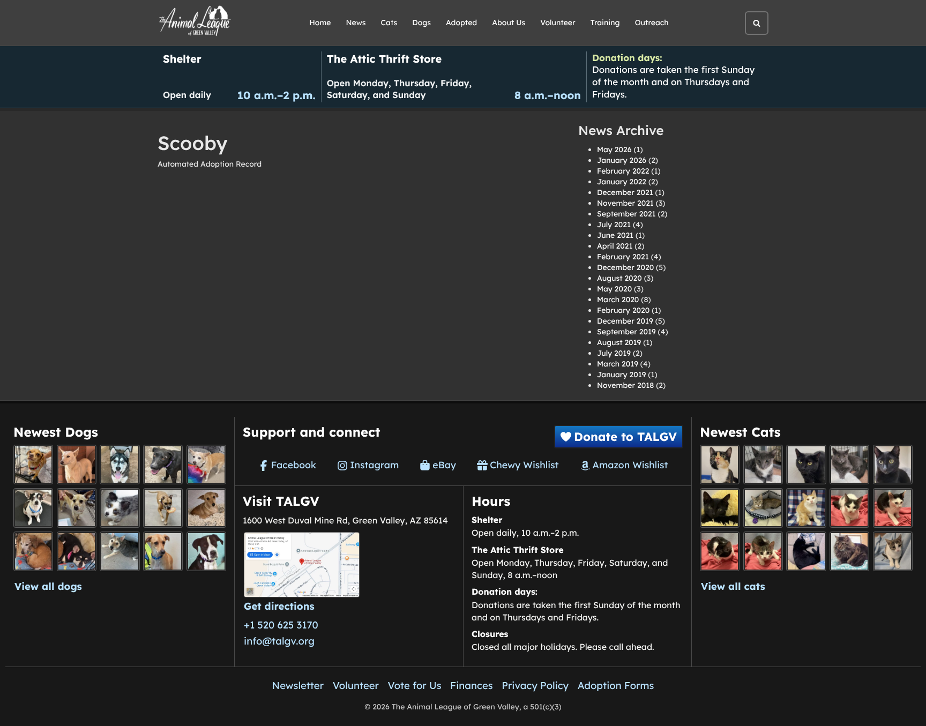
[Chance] (33, 508)
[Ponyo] (33, 551)
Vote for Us (415, 685)
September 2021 (626, 214)
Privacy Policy (535, 685)
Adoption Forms (616, 685)
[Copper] (33, 464)
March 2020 (618, 299)
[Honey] (206, 464)
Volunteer (557, 22)
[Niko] (163, 551)
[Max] (119, 508)
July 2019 (614, 353)
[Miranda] (76, 551)
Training (605, 22)
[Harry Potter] (720, 508)
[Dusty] (119, 551)
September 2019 (626, 331)
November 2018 (625, 385)
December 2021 (625, 192)
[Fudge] (849, 551)
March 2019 (617, 364)
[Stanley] (206, 551)
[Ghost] (76, 464)
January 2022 (621, 181)
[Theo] (163, 508)
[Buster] (76, 508)
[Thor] (893, 464)
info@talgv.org (279, 640)
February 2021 (623, 256)
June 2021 (615, 235)
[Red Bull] (849, 464)
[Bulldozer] (763, 551)
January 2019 (621, 374)
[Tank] (849, 508)
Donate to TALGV (625, 436)
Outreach (652, 22)
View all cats (733, 586)
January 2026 (621, 160)
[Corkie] (206, 508)
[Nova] (806, 464)
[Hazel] (720, 464)
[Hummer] (720, 551)
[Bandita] (119, 464)
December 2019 (625, 321)
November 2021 (625, 203)
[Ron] (806, 508)
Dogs (421, 22)
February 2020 (623, 310)
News (356, 22)
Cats (389, 22)
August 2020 (619, 278)
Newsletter (298, 685)
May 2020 (614, 289)
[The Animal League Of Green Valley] (195, 21)
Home (320, 22)
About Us (508, 22)
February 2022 (623, 171)
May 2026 (614, 149)
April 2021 (614, 246)
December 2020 (625, 267)
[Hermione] (763, 508)
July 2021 (614, 224)
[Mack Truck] (893, 508)
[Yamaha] (893, 551)
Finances (471, 685)
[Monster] (763, 464)
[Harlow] (806, 551)
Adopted (461, 22)
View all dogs (48, 586)
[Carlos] (163, 464)
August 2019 (619, 342)
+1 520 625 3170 (281, 624)
